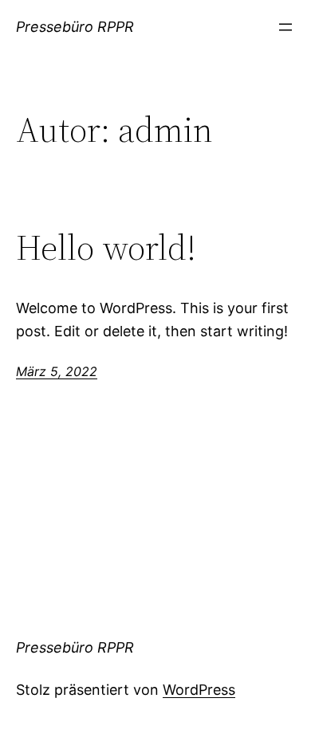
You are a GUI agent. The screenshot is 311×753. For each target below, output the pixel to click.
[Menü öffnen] (285, 27)
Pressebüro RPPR (75, 26)
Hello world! (106, 248)
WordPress (199, 689)
